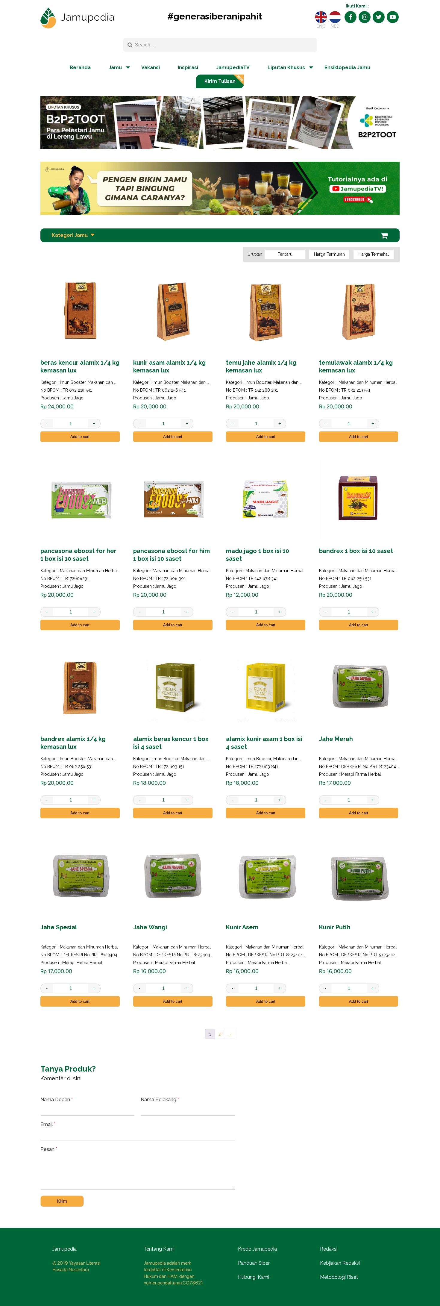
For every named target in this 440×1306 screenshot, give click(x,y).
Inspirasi (188, 67)
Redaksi (328, 1249)
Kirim (62, 1201)
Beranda (80, 67)
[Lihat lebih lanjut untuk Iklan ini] (220, 188)
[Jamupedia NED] (335, 17)
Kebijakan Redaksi (340, 1263)
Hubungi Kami (253, 1277)
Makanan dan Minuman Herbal (117, 382)
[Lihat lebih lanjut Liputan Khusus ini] (220, 153)
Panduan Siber (254, 1263)
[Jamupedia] (77, 18)
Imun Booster (73, 382)
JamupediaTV (233, 67)
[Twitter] (379, 17)
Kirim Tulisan (220, 81)
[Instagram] (365, 17)
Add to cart (79, 436)
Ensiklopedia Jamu (347, 67)
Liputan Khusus (286, 67)
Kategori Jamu (70, 235)
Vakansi (150, 67)
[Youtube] (393, 17)
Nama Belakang (160, 1099)
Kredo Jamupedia (257, 1249)
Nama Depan (56, 1099)
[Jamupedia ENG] (321, 17)
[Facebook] (350, 17)
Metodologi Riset (339, 1277)
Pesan (48, 1149)
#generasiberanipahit (214, 16)
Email (47, 1124)
